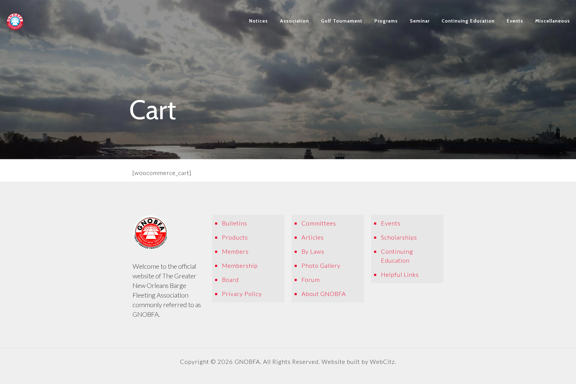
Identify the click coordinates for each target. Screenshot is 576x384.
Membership (240, 265)
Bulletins (234, 223)
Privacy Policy (242, 293)
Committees (319, 223)
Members (235, 251)
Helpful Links (400, 274)
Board (230, 279)
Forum (311, 279)
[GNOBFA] (15, 21)
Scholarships (399, 237)
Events (390, 223)
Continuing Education (397, 256)
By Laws (313, 251)
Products (235, 237)
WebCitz (382, 361)
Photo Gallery (321, 265)
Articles (313, 237)
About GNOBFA (324, 293)
